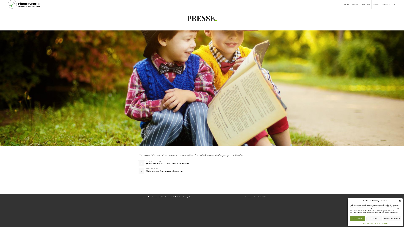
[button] (400, 201)
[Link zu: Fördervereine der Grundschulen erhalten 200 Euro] (141, 171)
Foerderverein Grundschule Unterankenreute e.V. (159, 197)
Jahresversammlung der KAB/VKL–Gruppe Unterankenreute (167, 164)
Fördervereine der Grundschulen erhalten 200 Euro (164, 171)
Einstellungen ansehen (392, 218)
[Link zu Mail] (394, 4)
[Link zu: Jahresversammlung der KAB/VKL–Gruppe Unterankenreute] (141, 163)
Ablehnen (374, 218)
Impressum (377, 223)
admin (160, 161)
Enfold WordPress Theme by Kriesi (182, 197)
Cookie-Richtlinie (367, 223)
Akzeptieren (357, 218)
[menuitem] (346, 4)
